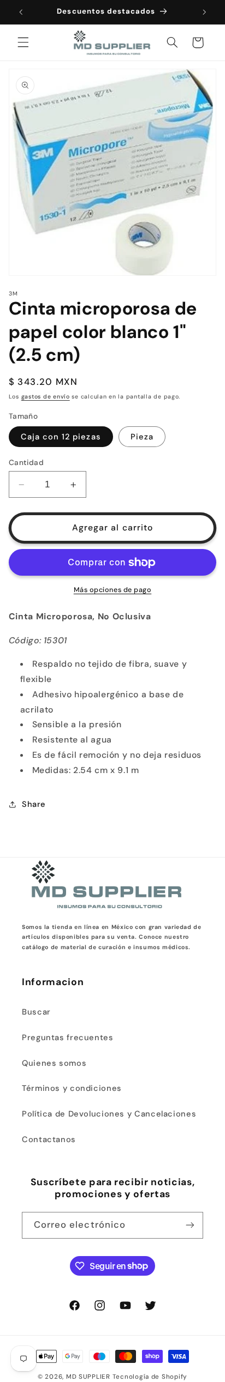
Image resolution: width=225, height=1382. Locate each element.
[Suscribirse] (190, 1225)
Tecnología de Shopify (149, 1377)
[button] (22, 42)
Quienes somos (54, 1063)
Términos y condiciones (72, 1088)
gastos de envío (45, 396)
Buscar (36, 1011)
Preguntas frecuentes (68, 1037)
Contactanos (49, 1139)
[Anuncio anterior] (21, 12)
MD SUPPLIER (88, 1377)
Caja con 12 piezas (61, 436)
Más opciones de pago (113, 590)
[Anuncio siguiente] (204, 12)
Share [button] (34, 804)
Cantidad (26, 462)
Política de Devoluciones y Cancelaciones (109, 1113)
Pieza (142, 436)
